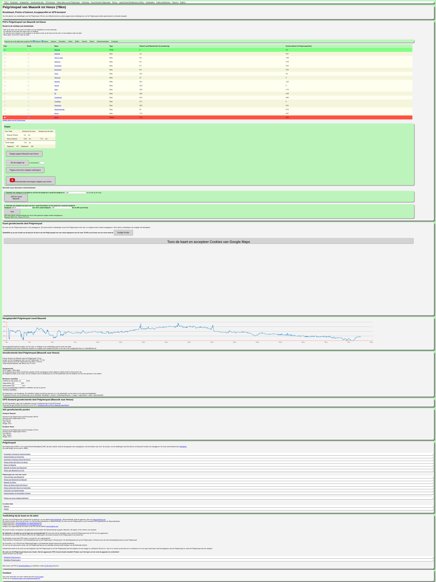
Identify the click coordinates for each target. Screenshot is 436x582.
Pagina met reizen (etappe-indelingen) (25, 170)
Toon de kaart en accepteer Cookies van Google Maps (208, 242)
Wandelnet (183, 446)
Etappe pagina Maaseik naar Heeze (24, 154)
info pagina (39, 577)
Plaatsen (38, 41)
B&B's (77, 41)
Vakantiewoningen (103, 41)
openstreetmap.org (35, 523)
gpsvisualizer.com (52, 526)
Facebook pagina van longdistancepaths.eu (25, 578)
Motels (92, 41)
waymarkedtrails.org (22, 523)
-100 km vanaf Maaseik (16, 198)
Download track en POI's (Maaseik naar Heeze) (53, 405)
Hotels (70, 41)
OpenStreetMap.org (25, 566)
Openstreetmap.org (99, 519)
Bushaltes (62, 41)
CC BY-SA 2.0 (48, 566)
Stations (53, 41)
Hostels (84, 41)
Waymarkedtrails (56, 519)
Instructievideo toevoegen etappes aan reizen (33, 182)
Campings (114, 41)
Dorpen (45, 41)
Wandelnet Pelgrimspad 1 (12, 557)
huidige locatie (123, 233)
